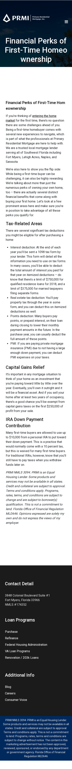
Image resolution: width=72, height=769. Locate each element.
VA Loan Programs (17, 651)
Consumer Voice (16, 700)
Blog (8, 687)
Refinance (11, 638)
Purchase (11, 632)
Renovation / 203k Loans (22, 657)
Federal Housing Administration (26, 644)
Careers (10, 693)
